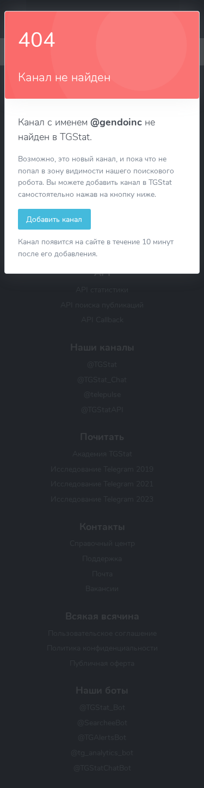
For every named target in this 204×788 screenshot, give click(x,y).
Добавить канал (54, 219)
